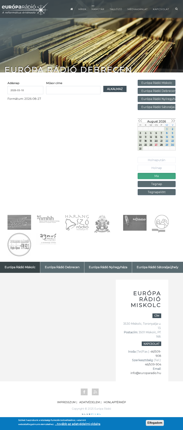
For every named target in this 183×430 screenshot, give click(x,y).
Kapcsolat (161, 9)
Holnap (156, 168)
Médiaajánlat (138, 9)
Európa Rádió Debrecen (158, 91)
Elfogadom (154, 422)
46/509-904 (153, 364)
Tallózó (116, 9)
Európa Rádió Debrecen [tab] (62, 267)
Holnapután (156, 160)
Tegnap (156, 184)
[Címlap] (72, 9)
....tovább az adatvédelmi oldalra (77, 424)
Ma (156, 176)
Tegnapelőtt (157, 192)
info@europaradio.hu (146, 373)
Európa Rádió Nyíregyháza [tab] (108, 267)
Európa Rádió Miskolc (156, 83)
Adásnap (13, 83)
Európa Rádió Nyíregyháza (158, 99)
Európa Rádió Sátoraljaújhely (158, 107)
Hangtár (98, 9)
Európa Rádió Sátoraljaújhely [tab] (157, 267)
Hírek (82, 9)
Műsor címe (54, 83)
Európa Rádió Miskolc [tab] (20, 267)
